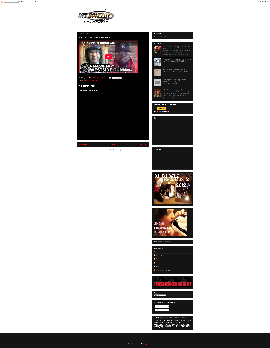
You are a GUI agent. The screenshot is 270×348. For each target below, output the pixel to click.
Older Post (143, 144)
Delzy (157, 263)
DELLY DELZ (160, 255)
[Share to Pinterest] (121, 78)
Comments (160, 310)
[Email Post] (109, 78)
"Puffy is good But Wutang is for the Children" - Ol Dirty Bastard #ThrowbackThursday (174, 81)
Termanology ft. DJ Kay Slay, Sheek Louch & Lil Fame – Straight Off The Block (176, 60)
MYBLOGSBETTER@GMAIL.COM (174, 317)
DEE (157, 251)
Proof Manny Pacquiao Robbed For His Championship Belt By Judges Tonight (175, 70)
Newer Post (83, 144)
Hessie (158, 266)
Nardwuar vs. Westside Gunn (92, 80)
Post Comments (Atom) (117, 150)
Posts (158, 306)
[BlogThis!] (115, 78)
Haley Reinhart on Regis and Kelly (173, 90)
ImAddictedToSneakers (163, 270)
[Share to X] (117, 78)
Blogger (145, 344)
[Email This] (113, 78)
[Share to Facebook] (119, 78)
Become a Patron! (160, 37)
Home (113, 144)
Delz (157, 259)
